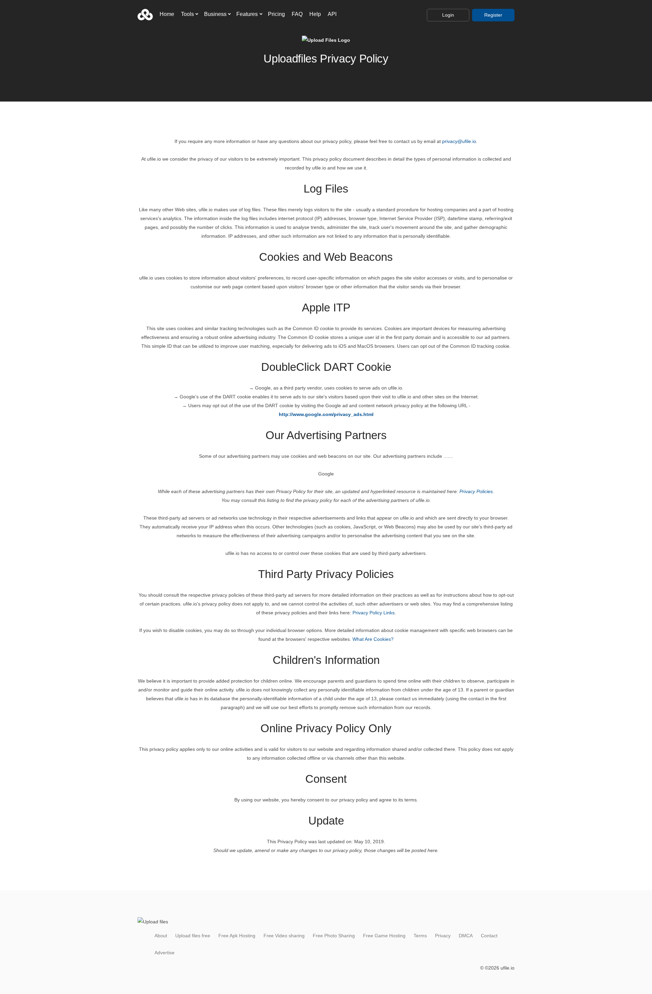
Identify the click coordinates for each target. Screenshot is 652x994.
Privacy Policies (476, 491)
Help (315, 14)
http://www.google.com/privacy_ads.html (326, 414)
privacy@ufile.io (459, 141)
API (332, 14)
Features (247, 14)
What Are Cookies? (373, 639)
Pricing (276, 14)
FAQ (297, 14)
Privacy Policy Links (373, 612)
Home (167, 14)
